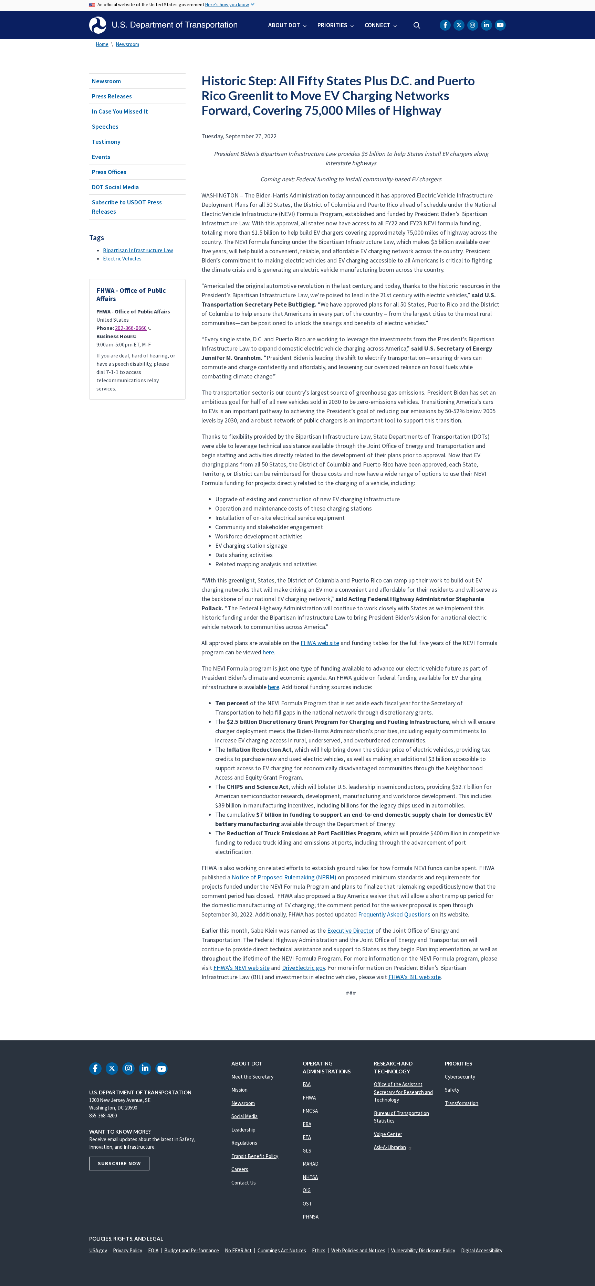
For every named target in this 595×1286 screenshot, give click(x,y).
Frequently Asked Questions (394, 914)
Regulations (244, 1142)
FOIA (153, 1250)
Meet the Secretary (252, 1076)
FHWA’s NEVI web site (241, 968)
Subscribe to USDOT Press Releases (127, 206)
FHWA (309, 1097)
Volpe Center (388, 1134)
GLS (307, 1150)
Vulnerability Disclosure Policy (423, 1250)
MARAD (311, 1163)
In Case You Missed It (120, 111)
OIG (307, 1190)
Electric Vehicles (122, 258)
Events (101, 157)
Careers (239, 1169)
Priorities (332, 25)
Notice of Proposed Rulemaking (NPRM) (284, 877)
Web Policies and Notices (358, 1250)
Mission (239, 1089)
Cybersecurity (460, 1076)
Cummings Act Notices (282, 1250)
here (268, 652)
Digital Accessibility (481, 1250)
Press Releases (112, 96)
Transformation (461, 1103)
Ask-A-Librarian (390, 1147)
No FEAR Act (238, 1250)
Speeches (105, 126)
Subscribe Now (119, 1163)
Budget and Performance (191, 1250)
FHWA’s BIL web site (414, 977)
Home (102, 44)
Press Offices (109, 172)
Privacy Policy (127, 1250)
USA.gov (98, 1250)
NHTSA (310, 1177)
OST (307, 1203)
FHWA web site (320, 643)
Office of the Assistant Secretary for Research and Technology (403, 1092)
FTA (307, 1137)
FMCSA (310, 1110)
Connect (377, 25)
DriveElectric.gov (303, 968)
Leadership (243, 1129)
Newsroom (127, 44)
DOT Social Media (115, 187)
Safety (452, 1089)
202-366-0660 (131, 327)
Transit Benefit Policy (254, 1156)
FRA (307, 1124)
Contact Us (243, 1182)
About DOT (284, 25)
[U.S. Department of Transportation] (163, 25)
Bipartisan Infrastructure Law (138, 250)
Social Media (244, 1116)
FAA (307, 1084)
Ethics (318, 1250)
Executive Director (350, 930)
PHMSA (311, 1216)
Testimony (106, 142)
